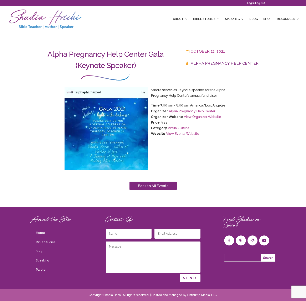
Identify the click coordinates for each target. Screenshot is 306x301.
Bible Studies (204, 19)
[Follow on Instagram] (252, 240)
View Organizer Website (202, 117)
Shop (267, 19)
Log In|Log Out (256, 3)
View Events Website (182, 134)
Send (190, 278)
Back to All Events (153, 186)
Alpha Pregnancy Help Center (225, 63)
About (178, 19)
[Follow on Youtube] (264, 240)
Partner (41, 269)
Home (40, 233)
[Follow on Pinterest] (241, 240)
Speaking (232, 19)
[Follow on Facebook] (229, 240)
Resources (286, 19)
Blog (253, 19)
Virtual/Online (178, 128)
